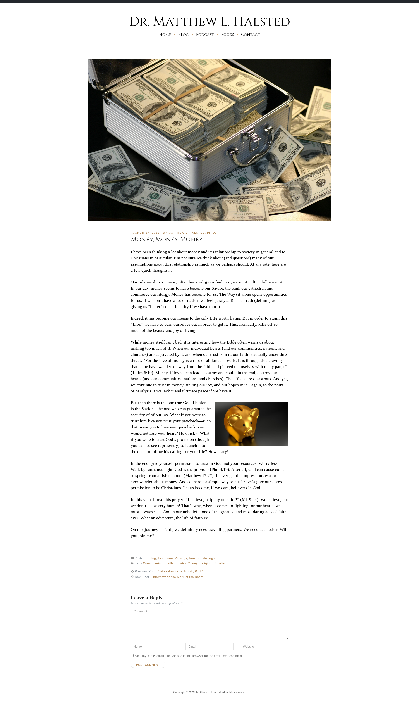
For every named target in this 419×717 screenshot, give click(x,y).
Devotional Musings (172, 558)
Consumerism (153, 563)
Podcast (205, 34)
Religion (205, 563)
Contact (250, 34)
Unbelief (219, 563)
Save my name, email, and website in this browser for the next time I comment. (188, 656)
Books (227, 34)
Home (165, 34)
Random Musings (202, 558)
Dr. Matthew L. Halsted (209, 22)
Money (192, 563)
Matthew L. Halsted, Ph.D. (192, 232)
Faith (169, 563)
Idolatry (180, 563)
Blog (183, 34)
